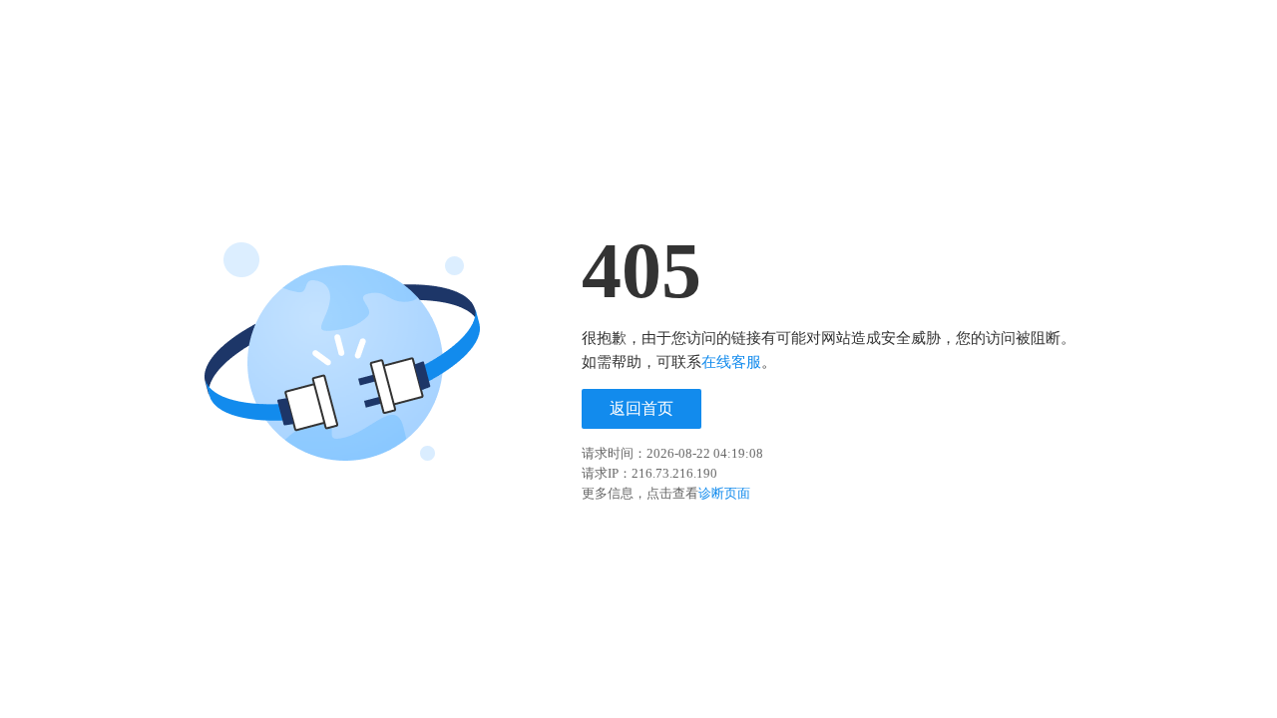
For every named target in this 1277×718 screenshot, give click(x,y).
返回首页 (641, 408)
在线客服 (731, 362)
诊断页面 (724, 493)
